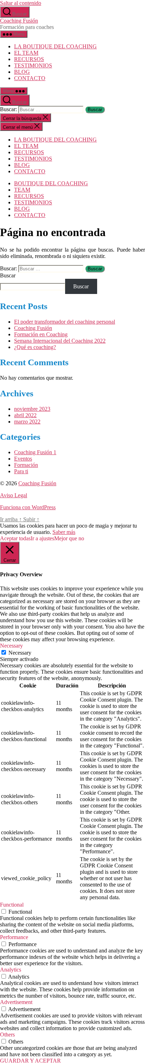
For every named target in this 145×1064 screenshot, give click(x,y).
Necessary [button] (11, 646)
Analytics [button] (10, 970)
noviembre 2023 (32, 409)
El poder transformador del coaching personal (64, 322)
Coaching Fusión (19, 21)
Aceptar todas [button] (15, 538)
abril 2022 (25, 415)
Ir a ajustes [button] (42, 538)
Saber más (63, 532)
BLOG (22, 72)
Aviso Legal (13, 495)
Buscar (7, 275)
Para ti (21, 471)
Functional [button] (12, 905)
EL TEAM (26, 53)
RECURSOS (29, 59)
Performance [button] (14, 937)
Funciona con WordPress (28, 507)
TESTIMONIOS (33, 65)
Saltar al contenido (20, 3)
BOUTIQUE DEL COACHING (51, 183)
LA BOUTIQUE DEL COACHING (55, 46)
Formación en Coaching (41, 334)
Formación (26, 465)
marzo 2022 (27, 422)
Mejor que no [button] (69, 538)
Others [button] (7, 1035)
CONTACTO (29, 78)
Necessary (19, 653)
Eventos (23, 459)
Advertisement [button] (16, 1002)
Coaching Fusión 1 (35, 452)
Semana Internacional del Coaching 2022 (60, 341)
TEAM (22, 190)
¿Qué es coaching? (35, 347)
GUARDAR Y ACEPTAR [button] (30, 1061)
